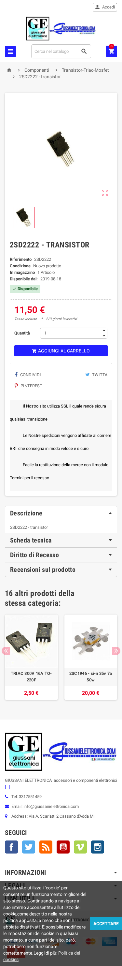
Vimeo (80, 847)
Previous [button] (6, 651)
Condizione (20, 265)
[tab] (61, 513)
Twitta (99, 374)
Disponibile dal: (24, 278)
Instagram (97, 847)
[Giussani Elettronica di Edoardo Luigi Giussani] (61, 28)
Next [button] (116, 651)
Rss (45, 847)
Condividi (30, 374)
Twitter (28, 847)
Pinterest (31, 385)
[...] (7, 786)
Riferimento (21, 259)
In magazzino (22, 272)
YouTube (63, 847)
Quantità (22, 333)
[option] (31, 657)
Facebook (11, 847)
